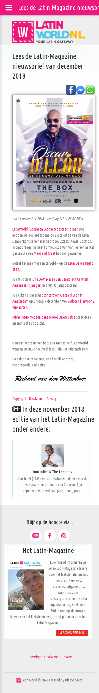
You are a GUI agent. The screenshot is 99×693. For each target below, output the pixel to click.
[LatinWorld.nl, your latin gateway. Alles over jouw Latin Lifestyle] (18, 680)
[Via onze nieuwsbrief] (36, 535)
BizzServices (74, 680)
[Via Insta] (64, 535)
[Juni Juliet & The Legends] (52, 455)
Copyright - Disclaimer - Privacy (34, 398)
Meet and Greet (44, 253)
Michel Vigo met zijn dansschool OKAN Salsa (43, 317)
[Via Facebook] (50, 535)
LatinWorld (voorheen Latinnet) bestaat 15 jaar (44, 229)
